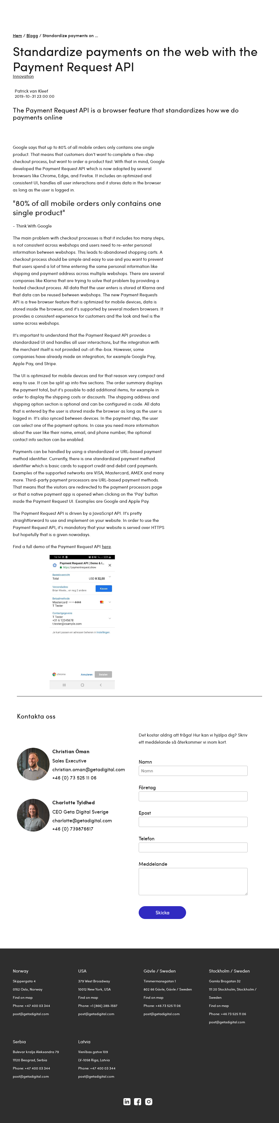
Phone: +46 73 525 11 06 (162, 1005)
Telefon (146, 838)
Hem (17, 35)
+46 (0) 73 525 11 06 (74, 777)
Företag (147, 787)
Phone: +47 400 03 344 (31, 1005)
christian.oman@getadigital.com (88, 769)
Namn (145, 761)
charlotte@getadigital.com (82, 820)
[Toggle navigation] (262, 9)
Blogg (32, 35)
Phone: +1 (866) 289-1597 (97, 1005)
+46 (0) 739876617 (72, 828)
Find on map (23, 997)
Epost (145, 812)
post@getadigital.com (31, 1013)
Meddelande (153, 863)
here (106, 546)
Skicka (162, 912)
